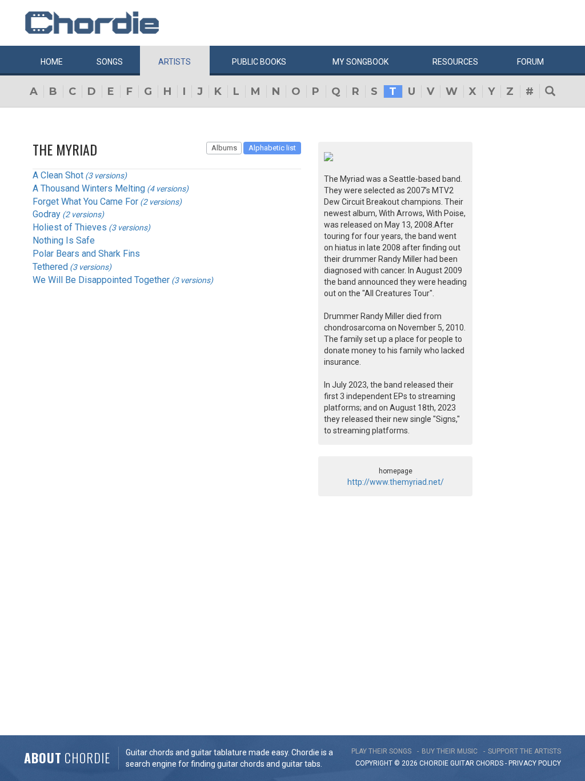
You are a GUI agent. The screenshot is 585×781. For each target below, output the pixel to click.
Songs (110, 61)
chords (489, 763)
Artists (174, 61)
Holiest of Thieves (70, 227)
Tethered (50, 266)
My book (360, 61)
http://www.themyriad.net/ (395, 482)
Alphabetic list (272, 148)
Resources (455, 61)
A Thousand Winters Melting (89, 188)
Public (259, 61)
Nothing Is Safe (64, 240)
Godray (47, 214)
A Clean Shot (58, 175)
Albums (224, 148)
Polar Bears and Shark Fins (86, 253)
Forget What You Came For (85, 201)
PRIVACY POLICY (534, 763)
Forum (530, 61)
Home (52, 61)
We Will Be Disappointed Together (101, 279)
